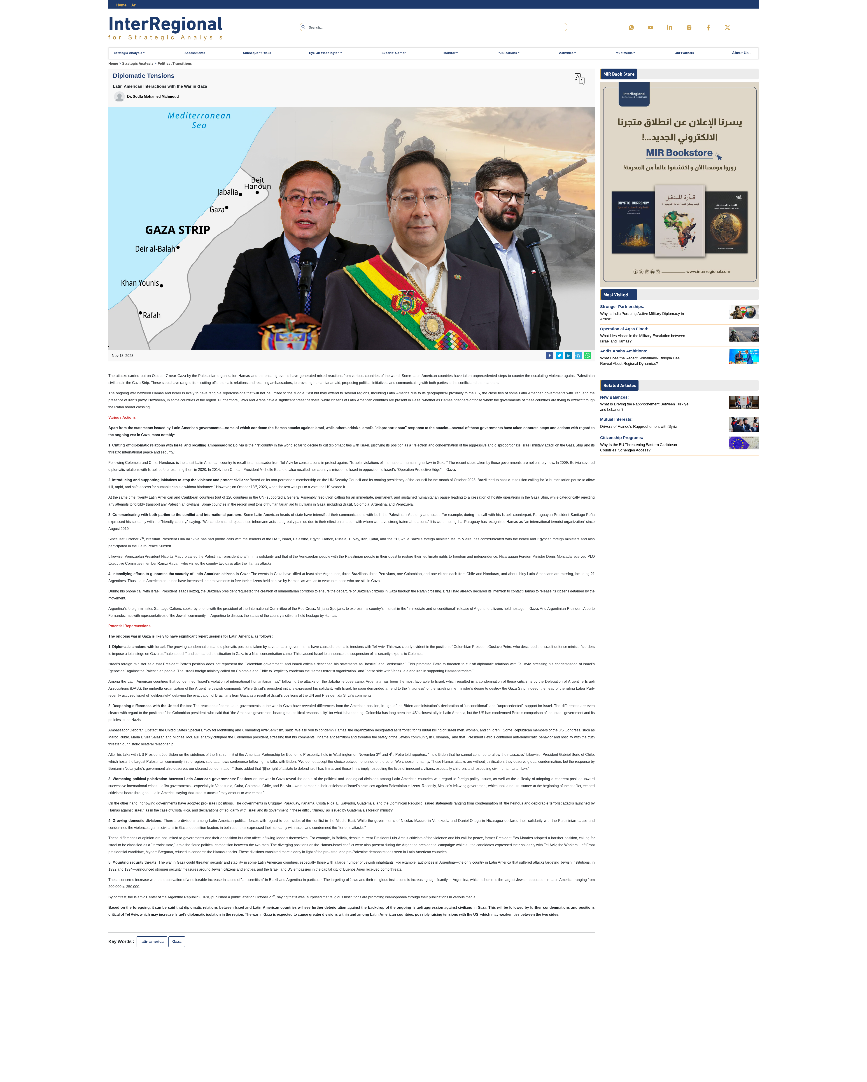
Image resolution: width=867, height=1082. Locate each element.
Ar (133, 4)
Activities (566, 53)
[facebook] (708, 27)
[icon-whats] (631, 27)
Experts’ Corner (394, 53)
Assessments (194, 53)
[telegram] (578, 355)
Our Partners (684, 53)
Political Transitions (175, 63)
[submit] (303, 27)
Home (121, 4)
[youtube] (650, 27)
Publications (507, 53)
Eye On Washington (324, 53)
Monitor (449, 53)
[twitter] (727, 27)
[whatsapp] (587, 355)
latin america (151, 942)
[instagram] (689, 27)
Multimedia (624, 53)
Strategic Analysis (128, 53)
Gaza (176, 942)
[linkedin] (669, 27)
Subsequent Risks (257, 53)
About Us (740, 53)
